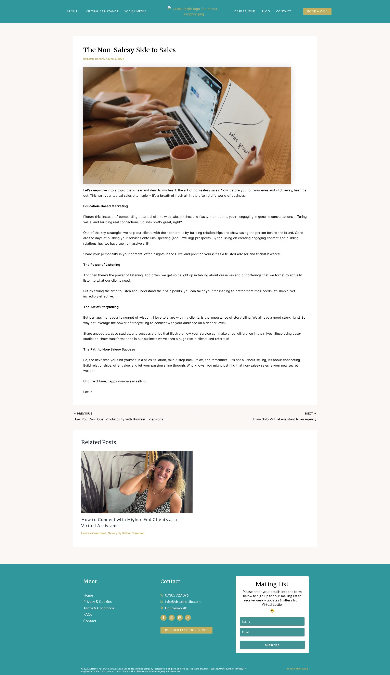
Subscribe (272, 645)
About (72, 11)
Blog (266, 11)
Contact (283, 11)
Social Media (135, 11)
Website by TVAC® (298, 668)
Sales (112, 533)
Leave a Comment (93, 533)
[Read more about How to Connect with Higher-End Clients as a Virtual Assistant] (137, 482)
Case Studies (245, 11)
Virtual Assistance (102, 11)
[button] (73, 11)
